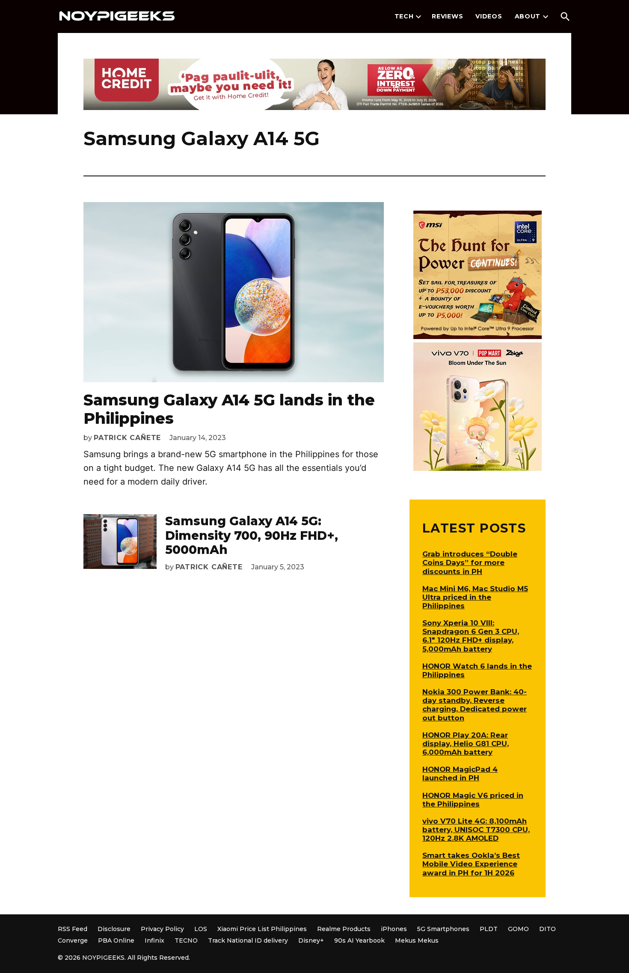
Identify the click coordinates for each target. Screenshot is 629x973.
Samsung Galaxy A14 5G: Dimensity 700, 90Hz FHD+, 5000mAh (251, 535)
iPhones (394, 929)
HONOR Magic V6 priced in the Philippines (472, 799)
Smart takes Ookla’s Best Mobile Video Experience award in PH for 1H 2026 (471, 864)
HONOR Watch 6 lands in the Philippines (477, 670)
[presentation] (418, 17)
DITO (547, 929)
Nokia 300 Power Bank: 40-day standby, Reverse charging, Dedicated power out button (474, 704)
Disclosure (114, 929)
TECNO (186, 940)
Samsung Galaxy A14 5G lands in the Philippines (229, 409)
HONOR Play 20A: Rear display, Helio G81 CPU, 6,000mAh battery (465, 743)
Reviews (447, 16)
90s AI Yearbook (359, 940)
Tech (404, 16)
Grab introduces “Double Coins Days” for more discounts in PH (469, 562)
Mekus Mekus (417, 940)
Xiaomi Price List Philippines (262, 929)
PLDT (489, 929)
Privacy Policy (162, 929)
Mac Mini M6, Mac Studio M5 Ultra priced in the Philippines (475, 597)
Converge (73, 940)
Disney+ (311, 940)
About (528, 16)
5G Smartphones (443, 929)
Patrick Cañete (127, 438)
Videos (488, 16)
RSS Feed (72, 929)
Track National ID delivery (248, 940)
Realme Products (344, 929)
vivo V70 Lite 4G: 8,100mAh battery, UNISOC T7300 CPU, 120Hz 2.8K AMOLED (476, 829)
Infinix (154, 940)
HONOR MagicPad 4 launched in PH (460, 773)
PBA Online (116, 940)
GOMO (518, 929)
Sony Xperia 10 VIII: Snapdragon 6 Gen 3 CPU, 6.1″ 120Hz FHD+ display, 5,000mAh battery (470, 636)
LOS (200, 929)
